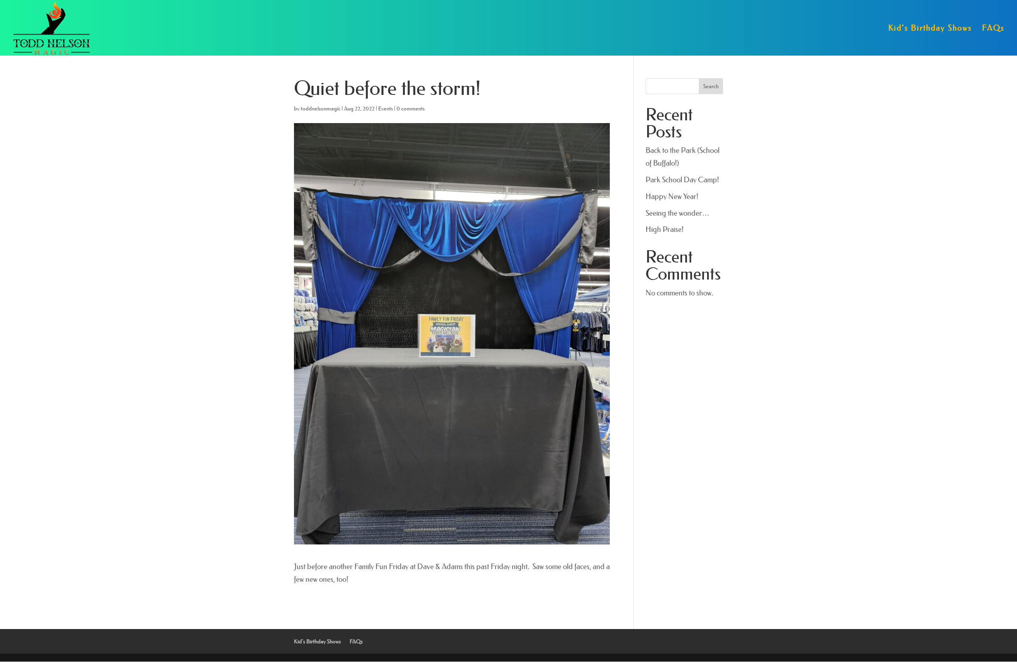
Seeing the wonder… (678, 213)
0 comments (410, 108)
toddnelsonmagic (320, 108)
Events (385, 108)
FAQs (993, 29)
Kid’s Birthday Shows (930, 29)
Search (711, 86)
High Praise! (665, 229)
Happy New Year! (672, 196)
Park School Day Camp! (682, 179)
